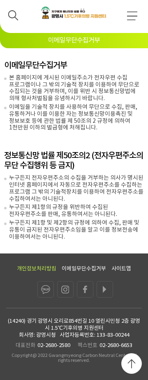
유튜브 (105, 289)
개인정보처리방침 (36, 269)
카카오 (45, 289)
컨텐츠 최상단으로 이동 (131, 363)
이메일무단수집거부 (84, 269)
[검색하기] (15, 17)
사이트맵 (121, 269)
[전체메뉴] (134, 19)
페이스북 (85, 289)
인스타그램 (65, 289)
